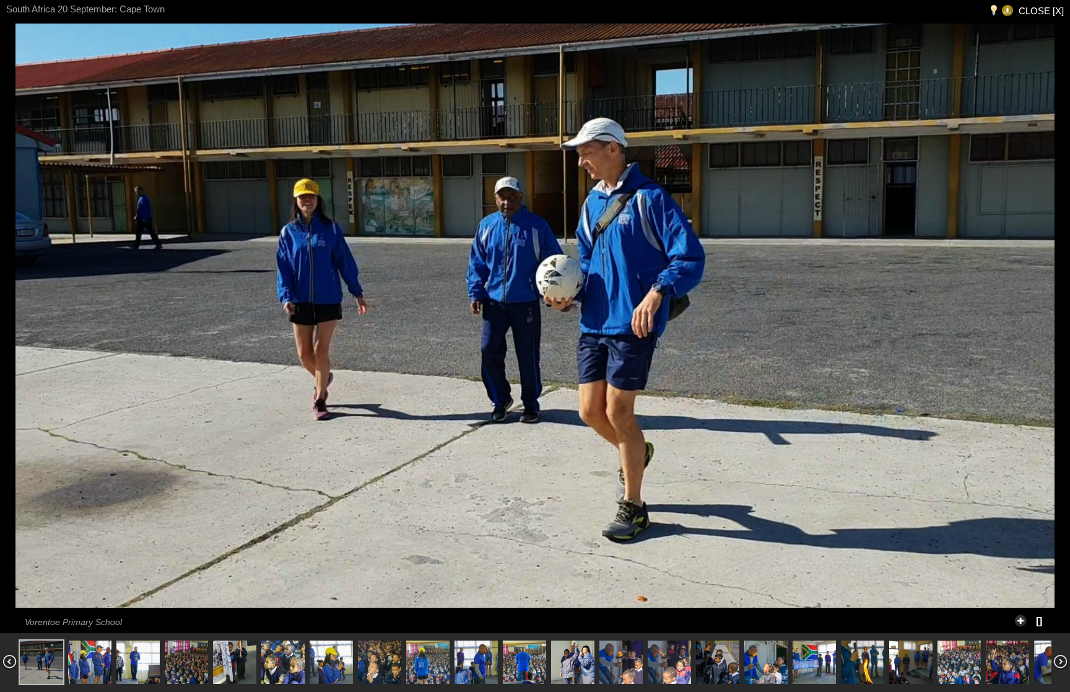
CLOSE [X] (1041, 11)
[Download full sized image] (1007, 11)
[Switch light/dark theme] (993, 11)
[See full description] (1020, 619)
